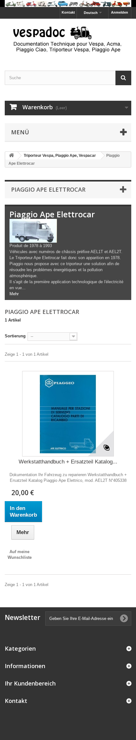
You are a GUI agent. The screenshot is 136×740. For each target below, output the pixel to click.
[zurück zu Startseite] (11, 156)
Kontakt (68, 12)
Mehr (14, 293)
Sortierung (15, 336)
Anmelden (119, 12)
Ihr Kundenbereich (30, 683)
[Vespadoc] (68, 39)
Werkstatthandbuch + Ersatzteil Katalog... (68, 462)
